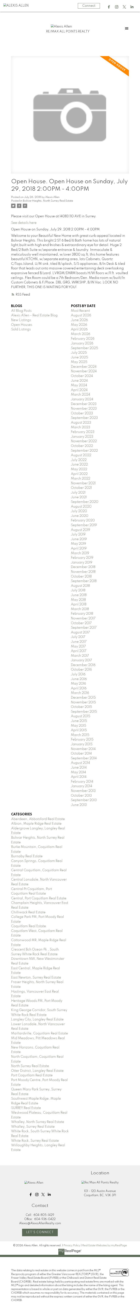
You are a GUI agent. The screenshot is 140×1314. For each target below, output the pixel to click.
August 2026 (81, 315)
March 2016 (80, 693)
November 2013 (83, 791)
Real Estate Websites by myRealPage (104, 1245)
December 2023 (84, 404)
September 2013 (84, 800)
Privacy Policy (71, 1245)
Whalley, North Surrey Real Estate (37, 1122)
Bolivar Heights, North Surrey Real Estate (48, 201)
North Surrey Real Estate (30, 1066)
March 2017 (80, 655)
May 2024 (79, 385)
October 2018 (81, 576)
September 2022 (84, 450)
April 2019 (79, 548)
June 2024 (79, 380)
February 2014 (82, 781)
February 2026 (82, 338)
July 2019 (78, 534)
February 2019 (82, 557)
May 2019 (78, 543)
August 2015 (80, 716)
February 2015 (82, 739)
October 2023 (82, 413)
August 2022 (81, 455)
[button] (108, 7)
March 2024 (80, 394)
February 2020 (83, 520)
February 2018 (82, 613)
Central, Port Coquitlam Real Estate (38, 898)
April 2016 (79, 688)
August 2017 (80, 632)
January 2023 (82, 436)
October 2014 (81, 753)
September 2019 (84, 525)
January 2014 (81, 786)
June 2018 (79, 595)
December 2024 (84, 366)
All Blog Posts (21, 311)
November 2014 (83, 749)
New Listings (21, 320)
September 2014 (84, 758)
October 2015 (81, 707)
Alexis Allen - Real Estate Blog (34, 315)
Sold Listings (21, 329)
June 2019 (79, 539)
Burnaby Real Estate (27, 856)
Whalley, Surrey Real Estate (33, 1126)
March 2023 (80, 427)
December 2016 (83, 665)
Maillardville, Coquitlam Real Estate (39, 1033)
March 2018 (80, 609)
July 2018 (78, 590)
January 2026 (82, 343)
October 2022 (82, 446)
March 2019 (80, 553)
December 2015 (83, 697)
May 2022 (79, 469)
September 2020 (84, 502)
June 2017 (79, 641)
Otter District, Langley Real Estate (37, 1071)
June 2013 (79, 805)
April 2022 (79, 474)
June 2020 (79, 516)
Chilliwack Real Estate (28, 912)
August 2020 (81, 506)
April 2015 (79, 730)
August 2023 (81, 422)
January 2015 (81, 744)
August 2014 (80, 763)
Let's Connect (40, 1232)
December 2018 (83, 567)
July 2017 (78, 637)
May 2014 (78, 772)
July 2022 (79, 460)
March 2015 (80, 735)
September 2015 (84, 711)
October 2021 (81, 488)
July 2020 (79, 511)
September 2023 (84, 418)
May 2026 (79, 325)
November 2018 (83, 571)
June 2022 (79, 464)
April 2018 (78, 604)
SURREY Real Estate (26, 1108)
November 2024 (84, 371)
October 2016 (81, 669)
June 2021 (79, 497)
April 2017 (78, 651)
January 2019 (81, 562)
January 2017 (81, 660)
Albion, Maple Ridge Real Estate (36, 823)
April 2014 (79, 777)
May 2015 (78, 725)
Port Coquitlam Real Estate (32, 1075)
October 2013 (81, 795)
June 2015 (79, 721)
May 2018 (78, 600)
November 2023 (84, 408)
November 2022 (84, 441)
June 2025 (79, 357)
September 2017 (84, 627)
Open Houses (21, 325)
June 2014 (79, 767)
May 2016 (78, 683)
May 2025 (79, 362)
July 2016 (78, 674)
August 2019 (80, 530)
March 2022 (80, 478)
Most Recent (80, 311)
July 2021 (78, 492)
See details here (24, 223)
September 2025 (84, 348)
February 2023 (82, 432)
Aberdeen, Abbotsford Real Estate (38, 819)
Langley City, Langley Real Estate (37, 1019)
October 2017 (81, 623)
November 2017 (83, 618)
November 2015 (83, 702)
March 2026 (80, 334)
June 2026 (79, 320)
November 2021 (83, 483)
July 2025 (79, 352)
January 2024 (82, 399)
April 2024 (79, 390)
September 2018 (84, 581)
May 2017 (78, 646)
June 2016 (79, 679)
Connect (88, 5)
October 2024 (82, 376)
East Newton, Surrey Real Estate (36, 977)
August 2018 (80, 586)
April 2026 (79, 329)
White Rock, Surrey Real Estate (35, 1140)
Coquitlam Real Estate (28, 926)
